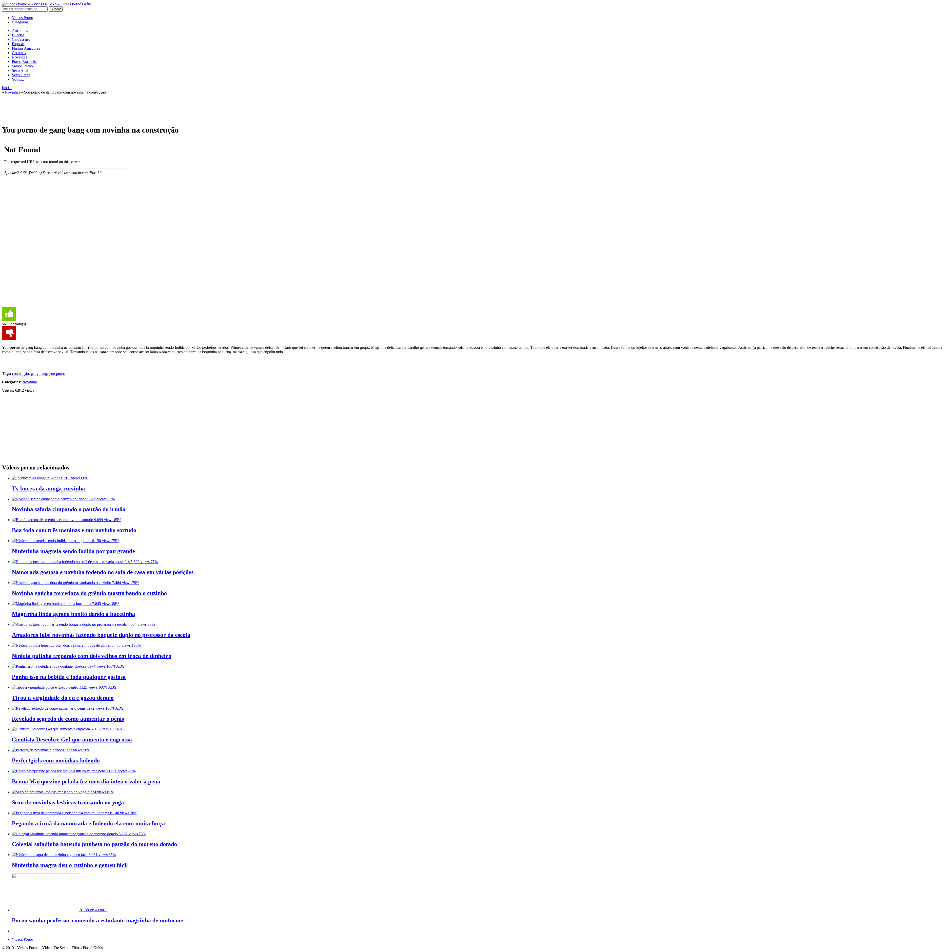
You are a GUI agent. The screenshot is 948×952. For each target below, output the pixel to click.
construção (20, 373)
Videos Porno (22, 18)
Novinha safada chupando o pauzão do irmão (68, 509)
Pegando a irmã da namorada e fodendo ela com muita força (88, 823)
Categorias (20, 22)
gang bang (39, 373)
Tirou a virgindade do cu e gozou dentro (63, 698)
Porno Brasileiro (24, 61)
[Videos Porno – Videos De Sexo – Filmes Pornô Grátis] (47, 4)
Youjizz (18, 79)
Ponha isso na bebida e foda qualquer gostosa (69, 677)
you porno (57, 373)
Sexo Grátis (21, 75)
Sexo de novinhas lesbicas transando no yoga (68, 802)
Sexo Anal (20, 70)
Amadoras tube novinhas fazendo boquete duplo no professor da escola (101, 635)
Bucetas (18, 35)
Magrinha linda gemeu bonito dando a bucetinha (73, 614)
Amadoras (20, 30)
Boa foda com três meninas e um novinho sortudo (74, 530)
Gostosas (19, 53)
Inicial (7, 88)
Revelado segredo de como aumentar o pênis (68, 719)
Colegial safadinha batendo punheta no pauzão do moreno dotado (94, 844)
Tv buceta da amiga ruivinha (48, 488)
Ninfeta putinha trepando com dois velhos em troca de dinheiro (91, 656)
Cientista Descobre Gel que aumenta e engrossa (72, 739)
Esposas (18, 44)
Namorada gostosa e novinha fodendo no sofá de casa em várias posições (103, 572)
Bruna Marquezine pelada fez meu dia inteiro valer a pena (86, 781)
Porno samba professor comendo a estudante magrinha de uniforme (97, 920)
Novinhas (19, 57)
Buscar (56, 9)
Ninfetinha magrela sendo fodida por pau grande (73, 551)
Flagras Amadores (26, 48)
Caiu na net (21, 39)
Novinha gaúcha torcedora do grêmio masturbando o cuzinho (89, 593)
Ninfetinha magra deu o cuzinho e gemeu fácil (70, 865)
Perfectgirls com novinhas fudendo (56, 760)
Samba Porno (22, 66)
